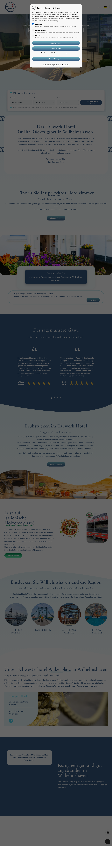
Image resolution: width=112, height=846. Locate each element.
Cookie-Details (64, 65)
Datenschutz (47, 65)
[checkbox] (33, 24)
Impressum (55, 65)
